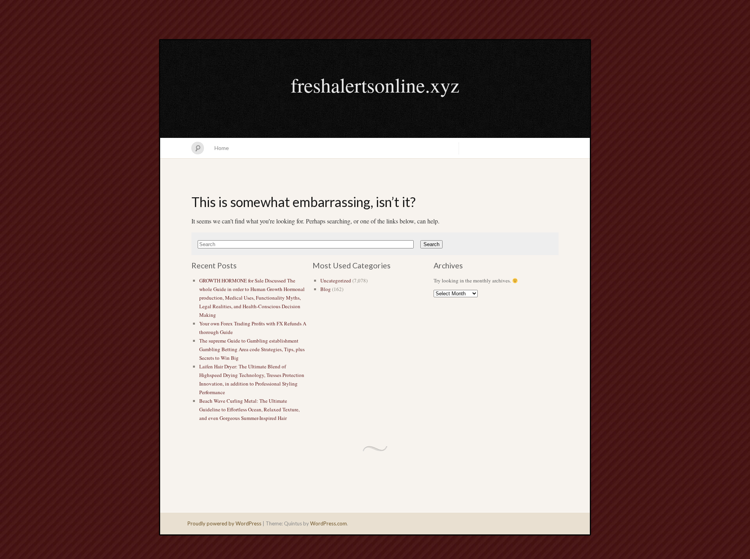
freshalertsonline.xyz (375, 84)
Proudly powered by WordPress (224, 523)
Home (221, 148)
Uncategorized (335, 280)
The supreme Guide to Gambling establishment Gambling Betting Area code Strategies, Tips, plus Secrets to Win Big (252, 349)
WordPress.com (328, 523)
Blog (325, 289)
